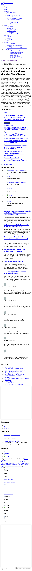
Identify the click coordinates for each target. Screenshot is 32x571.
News (5, 427)
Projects (6, 42)
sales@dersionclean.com (10, 479)
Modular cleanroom (11, 12)
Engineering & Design (15, 53)
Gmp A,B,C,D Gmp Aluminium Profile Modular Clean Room (17, 379)
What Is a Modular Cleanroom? (14, 261)
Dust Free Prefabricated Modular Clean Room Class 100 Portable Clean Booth (15, 117)
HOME (5, 9)
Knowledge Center (8, 49)
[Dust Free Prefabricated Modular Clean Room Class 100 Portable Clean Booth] (5, 112)
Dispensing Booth (11, 29)
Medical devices (11, 43)
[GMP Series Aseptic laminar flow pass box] (9, 195)
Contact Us (9, 36)
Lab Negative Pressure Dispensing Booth (15, 370)
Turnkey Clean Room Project (12, 373)
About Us (6, 35)
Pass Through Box (11, 31)
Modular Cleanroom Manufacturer (9, 461)
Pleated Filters (8, 381)
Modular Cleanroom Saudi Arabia (9, 464)
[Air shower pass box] (9, 189)
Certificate (9, 39)
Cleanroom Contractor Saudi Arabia (13, 466)
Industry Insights (14, 55)
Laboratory (9, 46)
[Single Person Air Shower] (8, 176)
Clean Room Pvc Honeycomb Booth (14, 384)
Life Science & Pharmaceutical (14, 45)
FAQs (8, 41)
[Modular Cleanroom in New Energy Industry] (15, 145)
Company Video (14, 22)
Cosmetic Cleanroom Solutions (14, 18)
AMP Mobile (4, 460)
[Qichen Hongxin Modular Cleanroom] (13, 151)
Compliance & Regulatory (16, 52)
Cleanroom (6, 11)
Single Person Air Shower (13, 178)
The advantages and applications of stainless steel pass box (15, 272)
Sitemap (26, 459)
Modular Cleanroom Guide (13, 50)
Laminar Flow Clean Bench (14, 33)
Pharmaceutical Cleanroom (13, 16)
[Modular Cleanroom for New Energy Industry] (16, 138)
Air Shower (10, 26)
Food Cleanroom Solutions (13, 19)
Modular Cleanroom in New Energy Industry (15, 148)
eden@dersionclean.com (10, 482)
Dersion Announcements (16, 57)
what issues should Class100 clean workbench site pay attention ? (14, 250)
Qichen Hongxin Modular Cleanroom (14, 154)
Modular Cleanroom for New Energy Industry (15, 141)
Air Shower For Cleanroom (11, 367)
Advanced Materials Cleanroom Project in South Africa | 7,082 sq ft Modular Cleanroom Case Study (17, 212)
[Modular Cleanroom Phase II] (11, 158)
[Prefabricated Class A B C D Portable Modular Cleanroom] (8, 125)
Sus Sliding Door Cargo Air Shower (14, 368)
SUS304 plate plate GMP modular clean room (16, 374)
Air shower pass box (12, 191)
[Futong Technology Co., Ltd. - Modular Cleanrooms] (16, 170)
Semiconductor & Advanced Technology (17, 48)
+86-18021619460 (8, 494)
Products (6, 25)
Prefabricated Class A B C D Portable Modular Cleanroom (16, 128)
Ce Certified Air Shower (11, 382)
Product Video (13, 24)
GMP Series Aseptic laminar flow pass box (17, 197)
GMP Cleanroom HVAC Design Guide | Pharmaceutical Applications (16, 225)
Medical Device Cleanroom (13, 15)
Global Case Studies (15, 56)
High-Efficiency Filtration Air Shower (14, 371)
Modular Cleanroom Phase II (15, 160)
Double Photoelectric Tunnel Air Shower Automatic (15, 376)
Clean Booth (10, 28)
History (8, 38)
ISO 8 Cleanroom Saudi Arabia (21, 463)
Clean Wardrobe (11, 32)
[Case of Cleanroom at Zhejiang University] (9, 201)
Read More (6, 123)
